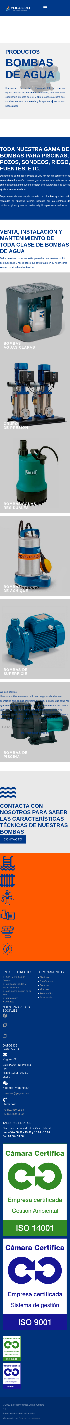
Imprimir (44, 732)
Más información (29, 732)
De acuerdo (9, 727)
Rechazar (29, 727)
